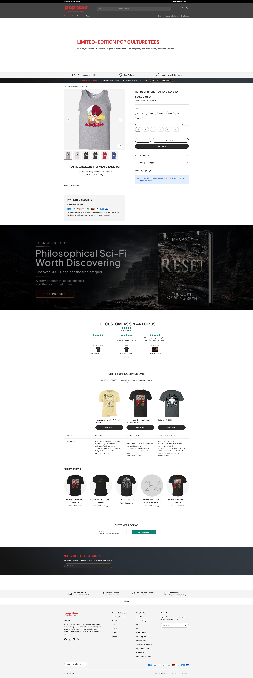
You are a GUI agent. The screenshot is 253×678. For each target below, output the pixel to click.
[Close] (163, 308)
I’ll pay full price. (146, 357)
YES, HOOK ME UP (146, 352)
